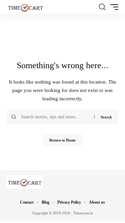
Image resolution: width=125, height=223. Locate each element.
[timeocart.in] (26, 7)
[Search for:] (55, 117)
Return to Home (62, 140)
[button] (102, 7)
